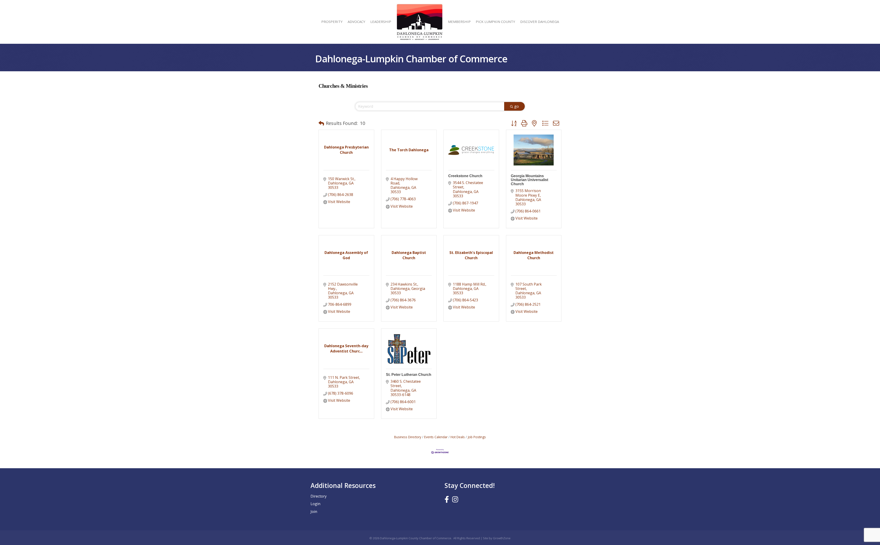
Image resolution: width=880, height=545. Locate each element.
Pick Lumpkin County (495, 21)
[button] (321, 123)
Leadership (380, 21)
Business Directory (407, 437)
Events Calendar (436, 437)
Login (315, 503)
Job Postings (477, 437)
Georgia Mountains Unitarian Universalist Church (529, 180)
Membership (459, 21)
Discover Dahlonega (539, 21)
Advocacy (356, 21)
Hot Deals (458, 437)
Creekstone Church (465, 176)
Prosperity (332, 21)
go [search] (516, 106)
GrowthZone (502, 538)
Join (314, 511)
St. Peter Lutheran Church (408, 375)
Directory (319, 496)
